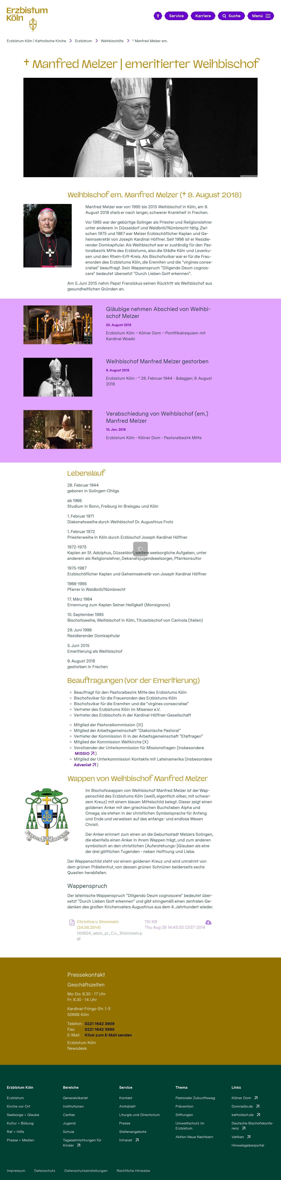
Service (125, 1087)
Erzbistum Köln (20, 1087)
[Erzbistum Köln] (27, 19)
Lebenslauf (86, 473)
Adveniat (82, 764)
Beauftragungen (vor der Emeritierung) (133, 680)
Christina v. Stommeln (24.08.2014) (98, 924)
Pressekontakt (86, 974)
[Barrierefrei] (158, 16)
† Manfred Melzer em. (149, 41)
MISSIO (82, 753)
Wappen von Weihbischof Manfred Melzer (137, 778)
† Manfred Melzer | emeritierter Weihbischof (141, 64)
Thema (181, 1087)
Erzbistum (83, 41)
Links (236, 1087)
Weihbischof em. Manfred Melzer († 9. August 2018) (154, 195)
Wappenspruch (87, 885)
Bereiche (71, 1087)
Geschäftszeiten (86, 985)
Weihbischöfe (112, 41)
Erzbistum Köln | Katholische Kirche (36, 41)
